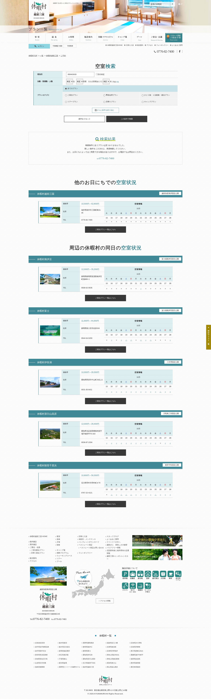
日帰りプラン (111, 102)
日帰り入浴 (130, 45)
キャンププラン (150, 102)
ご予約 (63, 56)
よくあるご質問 (177, 45)
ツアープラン (73, 102)
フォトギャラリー (162, 45)
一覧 (41, 56)
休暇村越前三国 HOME (114, 45)
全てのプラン (73, 88)
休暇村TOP (33, 56)
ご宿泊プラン (73, 95)
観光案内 (140, 45)
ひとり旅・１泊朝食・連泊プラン (157, 95)
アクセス (150, 45)
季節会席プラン (112, 95)
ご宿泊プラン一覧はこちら (105, 229)
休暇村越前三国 (52, 56)
